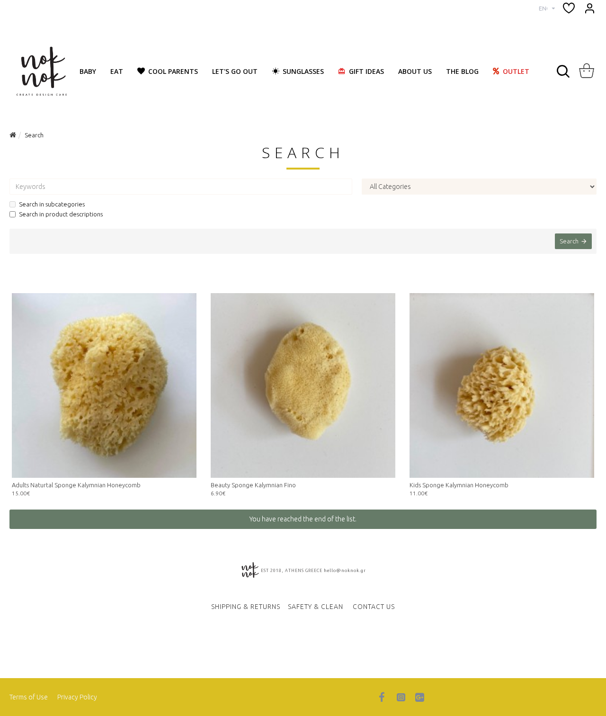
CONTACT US (374, 606)
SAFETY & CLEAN (315, 606)
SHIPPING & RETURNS (245, 606)
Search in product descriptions (61, 214)
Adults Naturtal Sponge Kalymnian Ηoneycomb (76, 485)
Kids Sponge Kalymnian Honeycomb (459, 485)
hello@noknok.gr (345, 570)
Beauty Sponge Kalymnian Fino (253, 485)
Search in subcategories (52, 204)
